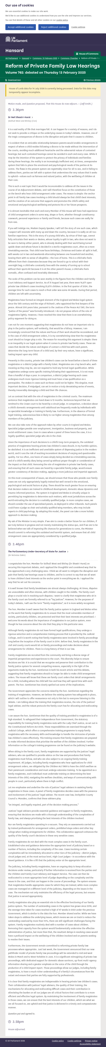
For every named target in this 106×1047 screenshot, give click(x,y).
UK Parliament (11, 58)
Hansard (14, 50)
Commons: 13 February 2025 (45, 58)
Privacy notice (91, 1041)
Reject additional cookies (53, 27)
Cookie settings (78, 27)
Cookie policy (58, 1041)
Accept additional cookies (20, 27)
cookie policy (62, 20)
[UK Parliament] (16, 39)
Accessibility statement (90, 1044)
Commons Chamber (69, 58)
